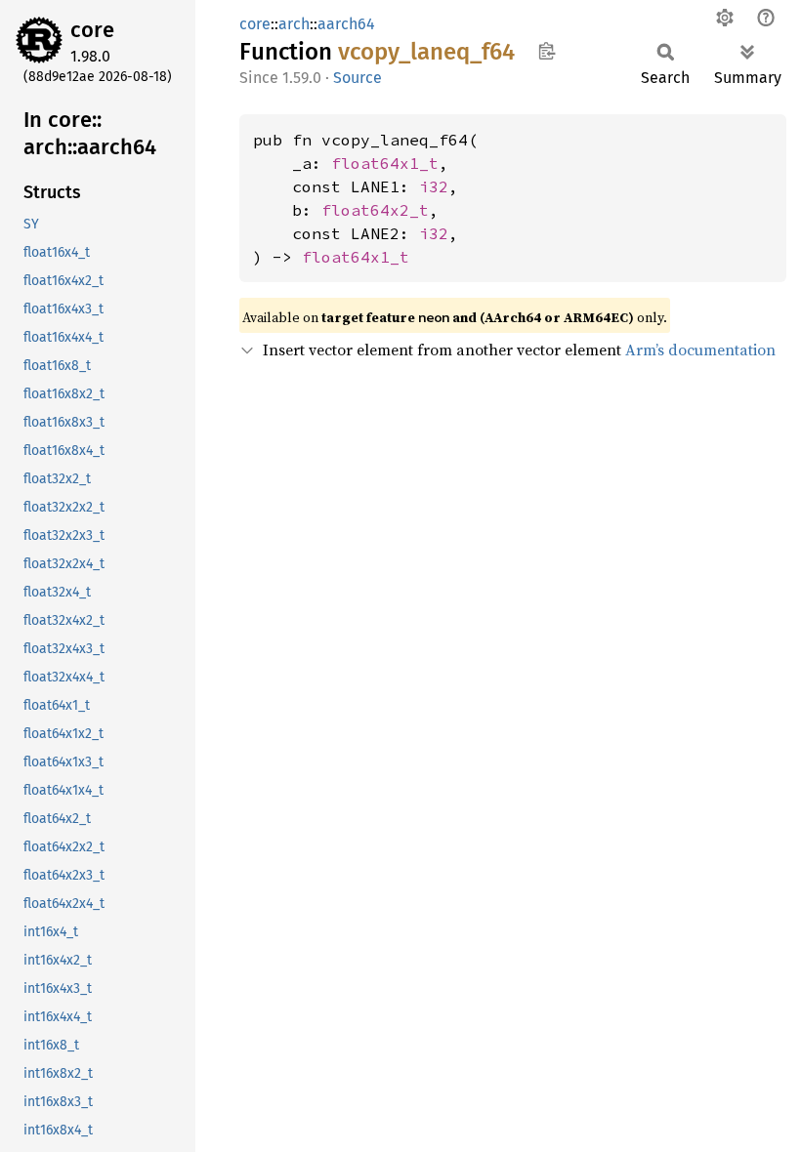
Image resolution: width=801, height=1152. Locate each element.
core (92, 30)
